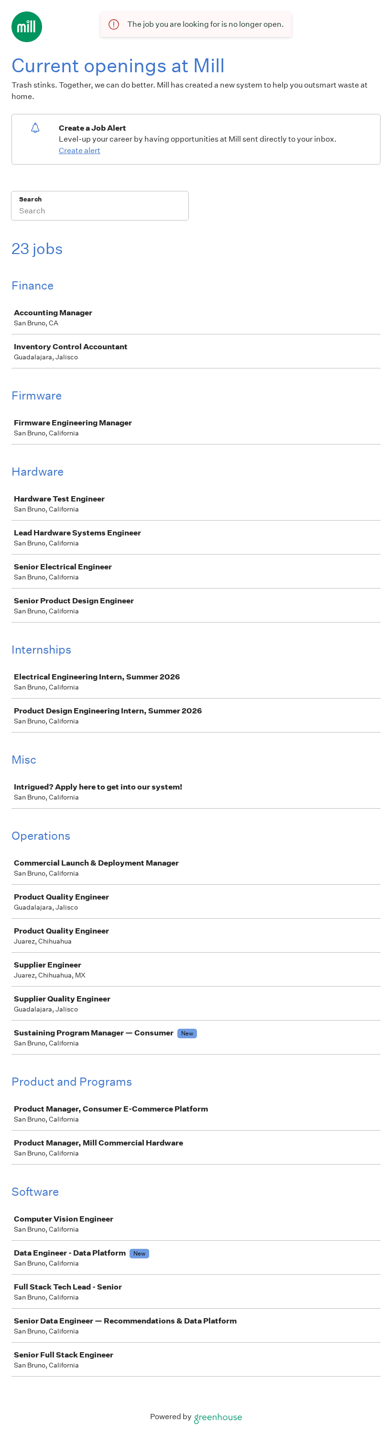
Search (30, 199)
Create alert (79, 150)
